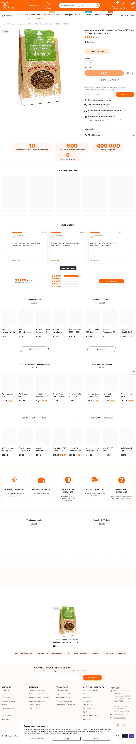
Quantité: (87, 59)
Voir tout (34, 367)
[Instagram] (118, 724)
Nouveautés (120, 653)
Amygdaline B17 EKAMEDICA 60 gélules (126, 330)
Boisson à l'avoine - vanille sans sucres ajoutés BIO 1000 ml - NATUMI (8, 330)
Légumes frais (27, 653)
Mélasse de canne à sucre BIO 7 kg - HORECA (75, 449)
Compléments (107, 653)
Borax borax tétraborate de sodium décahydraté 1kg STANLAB (59, 395)
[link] (128, 73)
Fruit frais (14, 653)
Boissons (95, 653)
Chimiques (40, 653)
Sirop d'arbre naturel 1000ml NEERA (42, 553)
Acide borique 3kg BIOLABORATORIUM (25, 395)
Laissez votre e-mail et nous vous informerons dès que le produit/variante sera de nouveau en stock (105, 88)
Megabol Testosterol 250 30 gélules (109, 330)
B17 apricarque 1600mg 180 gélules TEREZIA (75, 330)
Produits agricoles (54, 653)
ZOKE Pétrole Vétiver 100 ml (92, 553)
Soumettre (92, 678)
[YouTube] (124, 724)
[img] (17, 232)
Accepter (67, 739)
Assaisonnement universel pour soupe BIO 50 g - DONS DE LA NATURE (65, 641)
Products (12, 24)
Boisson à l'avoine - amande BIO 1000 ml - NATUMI (58, 330)
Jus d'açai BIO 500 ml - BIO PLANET (24, 553)
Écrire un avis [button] (111, 281)
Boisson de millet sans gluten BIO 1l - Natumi (43, 330)
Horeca (68, 653)
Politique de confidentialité (69, 733)
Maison (4, 24)
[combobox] (77, 5)
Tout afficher (31, 573)
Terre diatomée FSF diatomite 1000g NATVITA (92, 330)
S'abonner (125, 94)
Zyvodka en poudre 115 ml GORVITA (74, 553)
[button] (89, 37)
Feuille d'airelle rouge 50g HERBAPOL (59, 553)
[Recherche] (79, 5)
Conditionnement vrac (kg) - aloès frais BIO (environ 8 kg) (93, 449)
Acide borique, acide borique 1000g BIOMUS (42, 395)
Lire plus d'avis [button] (68, 268)
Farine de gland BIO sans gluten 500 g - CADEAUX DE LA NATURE (92, 395)
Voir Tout (34, 302)
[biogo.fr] (6, 580)
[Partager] (132, 73)
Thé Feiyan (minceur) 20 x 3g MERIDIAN (7, 553)
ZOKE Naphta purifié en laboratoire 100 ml (126, 553)
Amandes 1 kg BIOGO (126, 395)
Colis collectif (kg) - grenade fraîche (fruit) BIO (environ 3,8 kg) (127, 449)
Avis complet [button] (16, 260)
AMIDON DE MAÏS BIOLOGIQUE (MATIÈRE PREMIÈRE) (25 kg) (109, 449)
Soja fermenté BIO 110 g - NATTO (75, 395)
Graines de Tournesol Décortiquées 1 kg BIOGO (110, 395)
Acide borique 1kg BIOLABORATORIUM (8, 395)
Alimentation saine (81, 653)
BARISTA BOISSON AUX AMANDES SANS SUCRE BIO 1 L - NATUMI (25, 330)
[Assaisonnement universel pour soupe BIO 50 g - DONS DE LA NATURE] (68, 621)
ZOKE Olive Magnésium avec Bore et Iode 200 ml (110, 553)
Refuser (96, 739)
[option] (40, 67)
